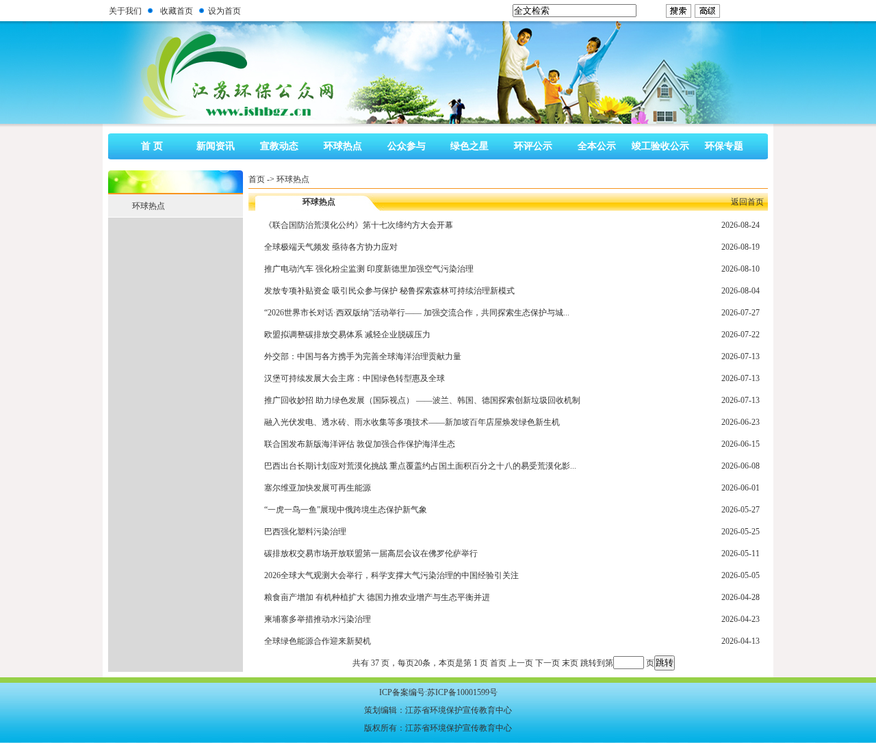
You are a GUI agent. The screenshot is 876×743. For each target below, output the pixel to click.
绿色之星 (469, 146)
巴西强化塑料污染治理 (305, 531)
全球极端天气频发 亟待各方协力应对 (331, 247)
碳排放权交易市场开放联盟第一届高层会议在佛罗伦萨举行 (371, 553)
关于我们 (125, 11)
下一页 (547, 663)
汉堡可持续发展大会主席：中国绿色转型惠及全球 (354, 378)
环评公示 (533, 146)
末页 (570, 663)
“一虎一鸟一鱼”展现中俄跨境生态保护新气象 (345, 509)
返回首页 (747, 202)
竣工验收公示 (660, 146)
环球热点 (343, 146)
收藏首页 (176, 11)
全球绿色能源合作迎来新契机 (317, 641)
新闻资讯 (215, 146)
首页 (256, 179)
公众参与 (406, 146)
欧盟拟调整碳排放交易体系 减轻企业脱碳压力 (347, 334)
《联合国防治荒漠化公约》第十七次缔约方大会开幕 (358, 225)
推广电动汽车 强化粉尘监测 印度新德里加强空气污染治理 (369, 269)
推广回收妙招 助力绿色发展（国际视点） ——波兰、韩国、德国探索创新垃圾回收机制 (422, 400)
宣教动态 (279, 146)
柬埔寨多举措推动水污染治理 (317, 619)
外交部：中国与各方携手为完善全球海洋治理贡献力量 (362, 356)
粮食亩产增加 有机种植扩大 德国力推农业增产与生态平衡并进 (377, 597)
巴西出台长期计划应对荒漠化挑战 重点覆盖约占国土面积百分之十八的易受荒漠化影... (420, 466)
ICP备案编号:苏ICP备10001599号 (438, 692)
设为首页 (224, 11)
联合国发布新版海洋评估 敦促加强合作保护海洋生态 (359, 444)
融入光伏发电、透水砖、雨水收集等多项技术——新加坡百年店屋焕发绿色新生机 (412, 422)
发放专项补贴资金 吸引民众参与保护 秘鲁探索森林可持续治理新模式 (389, 291)
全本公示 (597, 146)
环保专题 (724, 146)
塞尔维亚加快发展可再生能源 (317, 488)
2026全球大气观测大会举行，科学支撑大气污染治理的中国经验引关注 (391, 575)
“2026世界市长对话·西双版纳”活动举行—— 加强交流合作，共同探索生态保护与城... (416, 312)
